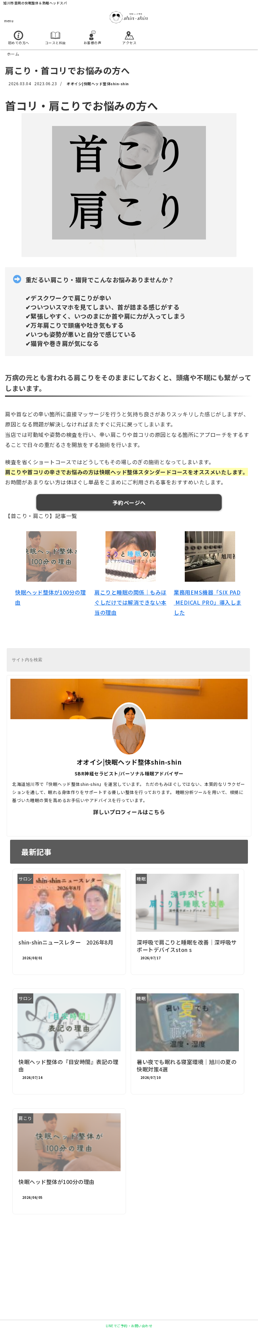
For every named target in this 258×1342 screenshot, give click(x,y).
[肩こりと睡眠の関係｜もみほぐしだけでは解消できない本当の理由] (130, 556)
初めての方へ (18, 42)
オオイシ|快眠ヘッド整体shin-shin (98, 83)
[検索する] (242, 660)
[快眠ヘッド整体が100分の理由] (51, 556)
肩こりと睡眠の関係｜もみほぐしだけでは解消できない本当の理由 (130, 602)
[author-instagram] (156, 824)
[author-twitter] (102, 824)
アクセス (129, 42)
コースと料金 (55, 42)
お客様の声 (92, 42)
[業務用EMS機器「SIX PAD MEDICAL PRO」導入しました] (210, 556)
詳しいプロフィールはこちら (129, 812)
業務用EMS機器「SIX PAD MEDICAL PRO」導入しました (208, 602)
